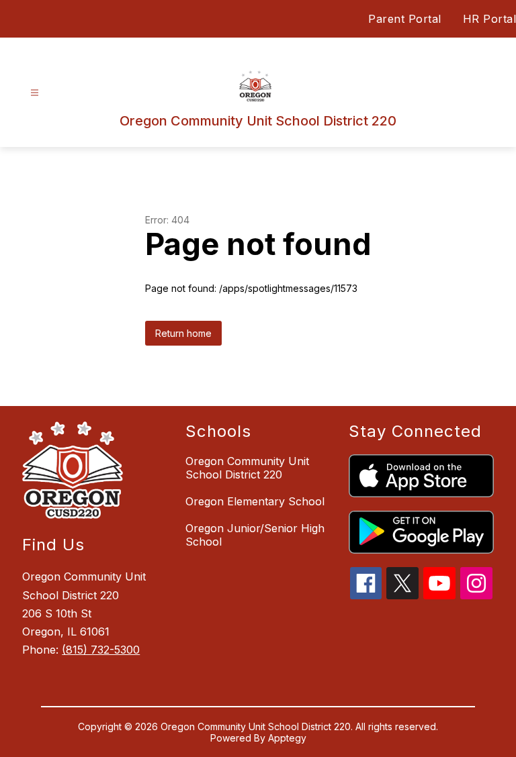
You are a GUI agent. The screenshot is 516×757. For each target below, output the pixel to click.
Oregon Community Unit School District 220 (247, 467)
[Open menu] (34, 93)
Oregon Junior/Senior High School (255, 534)
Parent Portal (404, 19)
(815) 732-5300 (101, 649)
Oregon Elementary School (255, 501)
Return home (183, 333)
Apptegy (287, 738)
